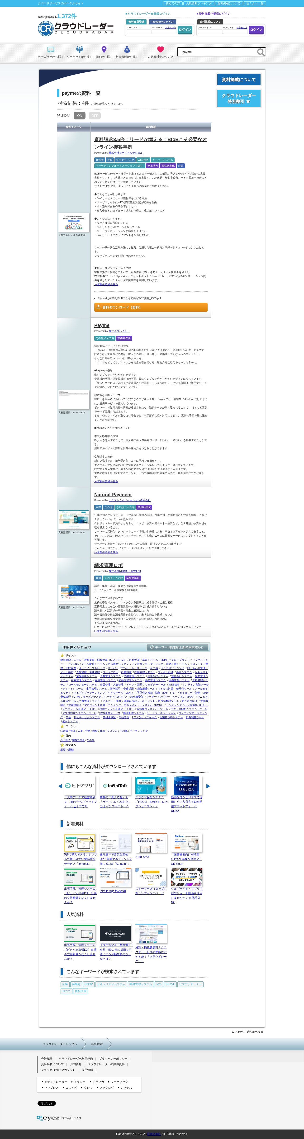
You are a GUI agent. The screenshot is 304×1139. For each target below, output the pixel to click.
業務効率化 (168, 165)
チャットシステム (162, 159)
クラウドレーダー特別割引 (239, 98)
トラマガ (98, 1081)
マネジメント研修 (94, 705)
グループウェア (180, 659)
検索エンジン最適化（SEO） (117, 709)
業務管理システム (140, 984)
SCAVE (170, 984)
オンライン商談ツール (195, 684)
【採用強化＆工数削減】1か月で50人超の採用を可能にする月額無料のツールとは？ (116, 951)
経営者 (100, 159)
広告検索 (97, 1044)
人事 (80, 730)
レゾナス (126, 1087)
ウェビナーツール (155, 684)
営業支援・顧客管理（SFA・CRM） (105, 659)
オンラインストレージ (92, 668)
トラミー (80, 1081)
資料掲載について (229, 3)
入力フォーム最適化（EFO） (79, 709)
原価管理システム (179, 680)
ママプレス (51, 1087)
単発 (63, 749)
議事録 (76, 984)
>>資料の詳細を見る (106, 284)
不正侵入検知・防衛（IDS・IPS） (157, 692)
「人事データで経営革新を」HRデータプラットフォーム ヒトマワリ (80, 802)
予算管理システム (110, 676)
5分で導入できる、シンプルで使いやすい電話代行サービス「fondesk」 (80, 859)
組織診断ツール (146, 688)
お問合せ (75, 1064)
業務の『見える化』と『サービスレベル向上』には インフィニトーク (115, 802)
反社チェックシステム (87, 717)
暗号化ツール (184, 688)
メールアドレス (134, 27)
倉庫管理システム (105, 680)
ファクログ (107, 1087)
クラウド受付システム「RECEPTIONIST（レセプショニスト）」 (151, 802)
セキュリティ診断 (190, 692)
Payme (101, 325)
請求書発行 (114, 663)
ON (79, 116)
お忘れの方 (170, 27)
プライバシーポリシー (113, 1058)
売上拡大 (152, 165)
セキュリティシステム (111, 984)
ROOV (89, 984)
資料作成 (80, 991)
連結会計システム (181, 676)
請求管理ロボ (108, 565)
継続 (180, 165)
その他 (108, 507)
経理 (98, 507)
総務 (95, 730)
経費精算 (126, 672)
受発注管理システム (130, 680)
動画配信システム (133, 713)
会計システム (184, 672)
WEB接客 (143, 159)
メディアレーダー (55, 1081)
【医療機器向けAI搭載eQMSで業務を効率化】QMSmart (186, 859)
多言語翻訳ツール (168, 700)
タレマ (88, 1087)
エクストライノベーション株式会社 (130, 500)
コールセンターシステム (82, 684)
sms (159, 984)
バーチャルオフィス (116, 696)
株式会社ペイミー (119, 331)
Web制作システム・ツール (152, 709)
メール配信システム (93, 663)
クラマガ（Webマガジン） (58, 1070)
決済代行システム (157, 676)
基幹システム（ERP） (155, 659)
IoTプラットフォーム (144, 717)
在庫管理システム (81, 680)
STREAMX (142, 857)
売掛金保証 (109, 717)
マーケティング (125, 159)
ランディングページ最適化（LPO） (187, 705)
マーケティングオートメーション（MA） (120, 165)
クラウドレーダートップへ (60, 1044)
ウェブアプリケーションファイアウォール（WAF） (104, 692)
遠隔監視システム (86, 676)
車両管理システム (96, 688)
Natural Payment (113, 494)
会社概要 (46, 1058)
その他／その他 (105, 338)
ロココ (66, 991)
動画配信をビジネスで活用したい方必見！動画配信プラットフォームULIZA (186, 804)
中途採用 (128, 688)
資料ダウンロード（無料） (122, 307)
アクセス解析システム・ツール (189, 709)
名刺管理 (134, 659)
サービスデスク (92, 696)
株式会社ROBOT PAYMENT (125, 571)
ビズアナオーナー (190, 984)
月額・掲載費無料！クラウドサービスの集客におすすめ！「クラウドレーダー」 (151, 954)
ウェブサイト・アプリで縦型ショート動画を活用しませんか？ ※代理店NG (186, 895)
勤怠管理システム (70, 659)
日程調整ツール (195, 717)
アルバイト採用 (112, 700)
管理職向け (74, 705)
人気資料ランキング (199, 3)
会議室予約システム (171, 717)
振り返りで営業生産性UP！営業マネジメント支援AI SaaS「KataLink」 (116, 859)
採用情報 (87, 1070)
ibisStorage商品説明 (113, 891)
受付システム (70, 721)
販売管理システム (155, 680)
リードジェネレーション (161, 713)
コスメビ (71, 1087)
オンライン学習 (133, 663)
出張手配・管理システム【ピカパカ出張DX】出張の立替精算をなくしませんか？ (80, 895)
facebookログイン (163, 21)
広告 (68, 717)
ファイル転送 (165, 672)
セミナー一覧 (254, 3)
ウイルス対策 (165, 688)
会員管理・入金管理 (112, 684)
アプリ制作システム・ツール (79, 713)
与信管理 (124, 717)
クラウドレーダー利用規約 (76, 1058)
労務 (87, 730)
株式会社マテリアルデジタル (126, 152)
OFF (94, 116)
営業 (109, 159)
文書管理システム (89, 700)
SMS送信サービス (109, 713)
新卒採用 (115, 688)
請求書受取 (136, 696)
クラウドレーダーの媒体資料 (106, 1064)
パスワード (164, 27)
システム (112, 730)
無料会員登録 (136, 21)
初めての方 (173, 3)
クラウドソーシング (172, 668)
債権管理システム (134, 676)
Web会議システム (176, 663)
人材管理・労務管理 (88, 672)
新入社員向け (189, 700)
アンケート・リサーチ (134, 668)
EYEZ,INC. (154, 1134)
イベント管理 (134, 684)
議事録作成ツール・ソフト (139, 700)
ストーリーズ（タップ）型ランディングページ (151, 891)
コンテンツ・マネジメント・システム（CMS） (135, 705)
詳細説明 (63, 116)
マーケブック (119, 1081)
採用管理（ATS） (144, 672)
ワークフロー (110, 672)
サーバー (113, 668)
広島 (65, 984)
